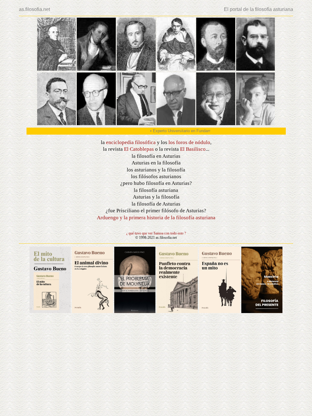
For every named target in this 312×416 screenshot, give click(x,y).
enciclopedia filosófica (131, 142)
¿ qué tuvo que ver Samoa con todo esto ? (156, 233)
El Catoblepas (139, 149)
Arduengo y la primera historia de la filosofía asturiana (156, 217)
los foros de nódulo (189, 142)
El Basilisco (193, 149)
